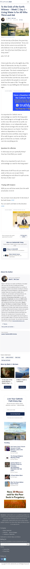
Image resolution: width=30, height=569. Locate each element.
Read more (7, 387)
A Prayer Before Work (17, 475)
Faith (3, 357)
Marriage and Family (6, 360)
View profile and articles (8, 326)
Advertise (5, 532)
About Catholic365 (7, 530)
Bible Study (17, 357)
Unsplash (12, 37)
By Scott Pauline (14, 452)
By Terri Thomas (14, 472)
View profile (15, 19)
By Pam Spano (14, 477)
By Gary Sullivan (14, 459)
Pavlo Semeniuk (7, 37)
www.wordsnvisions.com (18, 320)
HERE (12, 200)
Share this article (24, 236)
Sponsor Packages (13, 532)
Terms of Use (6, 549)
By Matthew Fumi (14, 485)
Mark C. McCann (12, 18)
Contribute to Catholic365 (8, 534)
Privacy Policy (6, 551)
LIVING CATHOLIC (9, 357)
